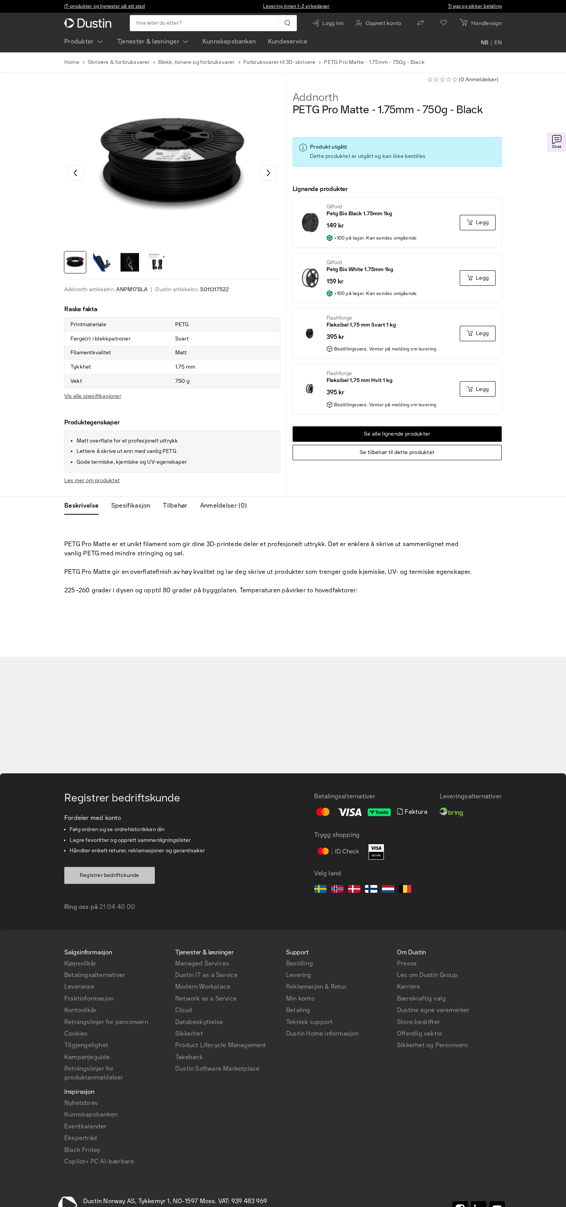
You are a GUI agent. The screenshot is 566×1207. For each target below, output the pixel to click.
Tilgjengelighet (86, 1045)
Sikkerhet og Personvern (432, 1045)
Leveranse (79, 986)
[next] (269, 173)
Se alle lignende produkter (397, 434)
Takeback (189, 1057)
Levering (298, 975)
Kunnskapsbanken (229, 41)
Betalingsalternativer (94, 975)
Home (71, 62)
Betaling (298, 1010)
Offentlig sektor (419, 1033)
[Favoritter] (443, 23)
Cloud (183, 1010)
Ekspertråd (80, 1138)
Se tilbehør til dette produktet (397, 452)
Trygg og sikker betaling (475, 6)
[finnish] (371, 890)
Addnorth (315, 97)
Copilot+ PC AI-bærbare (99, 1161)
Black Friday (82, 1149)
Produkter (79, 41)
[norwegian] (337, 890)
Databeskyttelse (199, 1022)
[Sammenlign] (420, 23)
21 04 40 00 (117, 906)
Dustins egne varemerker (433, 1010)
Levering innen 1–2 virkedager (296, 6)
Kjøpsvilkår (80, 963)
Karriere (408, 986)
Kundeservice (287, 41)
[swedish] (320, 890)
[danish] (354, 890)
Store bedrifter (418, 1022)
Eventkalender (85, 1126)
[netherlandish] (388, 890)
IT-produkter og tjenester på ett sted (104, 6)
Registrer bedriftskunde (109, 875)
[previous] (75, 173)
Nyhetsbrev (81, 1102)
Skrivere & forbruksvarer (119, 62)
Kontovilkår (80, 1010)
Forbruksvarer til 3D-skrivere (279, 62)
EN (498, 43)
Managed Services (202, 963)
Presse (407, 963)
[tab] (84, 506)
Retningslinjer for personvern (106, 1022)
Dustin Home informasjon (322, 1033)
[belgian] (405, 890)
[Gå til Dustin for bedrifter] (89, 23)
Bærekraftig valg (421, 998)
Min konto (300, 998)
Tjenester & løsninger (148, 41)
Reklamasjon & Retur (316, 986)
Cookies (75, 1033)
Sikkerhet (189, 1033)
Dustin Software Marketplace (217, 1068)
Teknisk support (309, 1022)
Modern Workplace (202, 986)
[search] (287, 23)
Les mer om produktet (92, 480)
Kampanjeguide (87, 1057)
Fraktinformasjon (89, 998)
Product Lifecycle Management (220, 1045)
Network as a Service (206, 998)
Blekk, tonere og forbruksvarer (196, 62)
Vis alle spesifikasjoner (92, 396)
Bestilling (299, 963)
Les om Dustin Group (427, 975)
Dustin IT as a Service (206, 975)
